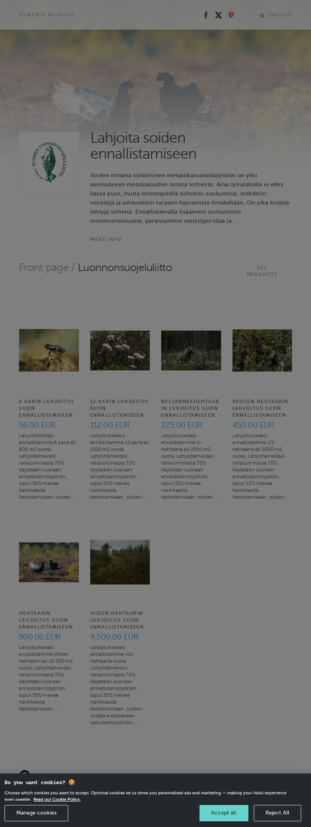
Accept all (223, 813)
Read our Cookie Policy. (57, 799)
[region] (155, 800)
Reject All (277, 813)
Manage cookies (36, 813)
